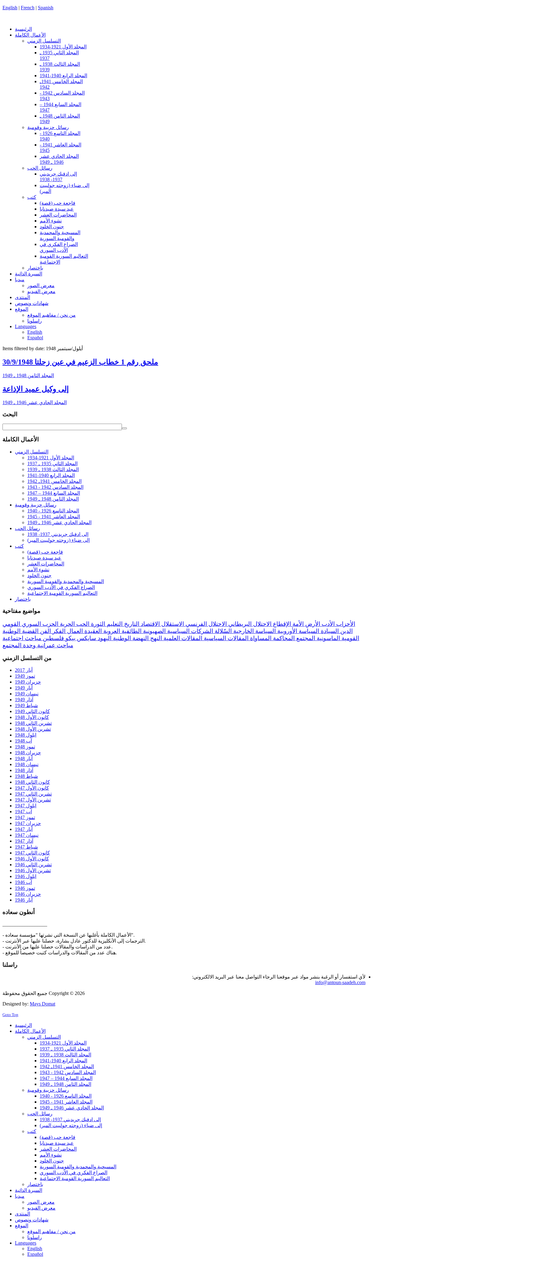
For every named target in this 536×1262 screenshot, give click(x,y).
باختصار (23, 599)
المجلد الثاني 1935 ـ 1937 (52, 463)
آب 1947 (23, 811)
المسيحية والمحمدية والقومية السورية (65, 581)
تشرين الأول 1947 (33, 799)
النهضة (140, 638)
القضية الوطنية (20, 631)
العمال (74, 631)
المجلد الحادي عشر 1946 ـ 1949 (34, 402)
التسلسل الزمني (31, 451)
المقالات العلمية (182, 638)
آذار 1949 (24, 699)
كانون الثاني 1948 (32, 782)
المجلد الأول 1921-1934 (50, 457)
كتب (19, 546)
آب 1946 (23, 882)
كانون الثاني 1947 (32, 852)
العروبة (111, 631)
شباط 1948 (26, 776)
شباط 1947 (26, 847)
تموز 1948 (25, 746)
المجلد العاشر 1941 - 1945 (53, 516)
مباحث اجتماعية (21, 638)
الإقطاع (281, 624)
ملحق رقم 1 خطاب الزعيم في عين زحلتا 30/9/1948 (80, 362)
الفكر (58, 631)
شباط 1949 (26, 705)
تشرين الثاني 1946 (33, 864)
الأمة (297, 624)
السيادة (329, 631)
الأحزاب (345, 624)
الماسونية (327, 638)
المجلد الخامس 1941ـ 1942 (54, 481)
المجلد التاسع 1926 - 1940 (53, 510)
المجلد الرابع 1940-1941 (51, 475)
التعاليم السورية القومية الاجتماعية (62, 593)
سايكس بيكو (80, 638)
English (9, 7)
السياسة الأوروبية (297, 631)
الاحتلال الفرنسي (205, 624)
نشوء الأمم (38, 569)
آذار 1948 (24, 770)
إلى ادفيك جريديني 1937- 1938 (57, 534)
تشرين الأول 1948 (33, 729)
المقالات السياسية (225, 638)
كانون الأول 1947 (32, 788)
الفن (44, 631)
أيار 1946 (24, 900)
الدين (346, 631)
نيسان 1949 (26, 693)
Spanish (45, 7)
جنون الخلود (39, 575)
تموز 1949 (25, 676)
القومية (349, 638)
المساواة (259, 638)
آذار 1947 (24, 841)
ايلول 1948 (25, 735)
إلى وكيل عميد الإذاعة (35, 389)
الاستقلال (172, 624)
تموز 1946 (25, 888)
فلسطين (52, 638)
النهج (155, 638)
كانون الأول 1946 (32, 858)
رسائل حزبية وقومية (35, 504)
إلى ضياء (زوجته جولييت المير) (58, 540)
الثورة (97, 624)
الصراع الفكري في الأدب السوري (61, 587)
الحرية (66, 624)
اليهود (103, 638)
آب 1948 (23, 740)
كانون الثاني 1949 (32, 711)
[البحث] (124, 428)
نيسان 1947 (26, 835)
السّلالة (222, 631)
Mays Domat (42, 1003)
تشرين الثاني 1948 (33, 723)
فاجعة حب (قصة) (45, 552)
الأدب (327, 624)
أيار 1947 (24, 829)
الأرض (312, 624)
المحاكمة (283, 638)
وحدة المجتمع (19, 645)
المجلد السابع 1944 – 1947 (53, 493)
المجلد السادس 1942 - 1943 (55, 487)
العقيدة (92, 631)
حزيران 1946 (28, 894)
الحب (82, 624)
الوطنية (121, 638)
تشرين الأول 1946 (33, 870)
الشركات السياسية (189, 631)
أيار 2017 (24, 670)
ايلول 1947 (25, 805)
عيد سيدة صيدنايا (44, 557)
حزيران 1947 (28, 823)
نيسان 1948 (26, 764)
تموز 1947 (25, 817)
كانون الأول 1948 (32, 717)
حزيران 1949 (28, 682)
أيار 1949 (24, 687)
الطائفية (130, 631)
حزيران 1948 (28, 752)
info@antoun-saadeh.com (340, 982)
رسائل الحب (27, 528)
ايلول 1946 (25, 876)
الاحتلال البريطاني (249, 624)
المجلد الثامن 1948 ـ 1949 (28, 375)
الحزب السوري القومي (30, 624)
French (27, 7)
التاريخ (131, 624)
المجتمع (305, 638)
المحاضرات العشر (45, 563)
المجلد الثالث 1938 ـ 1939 (53, 469)
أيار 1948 (24, 758)
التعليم (114, 624)
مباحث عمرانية (54, 645)
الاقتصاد (149, 624)
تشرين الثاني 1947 (33, 793)
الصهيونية (153, 631)
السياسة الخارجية (254, 631)
